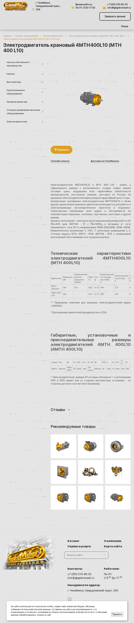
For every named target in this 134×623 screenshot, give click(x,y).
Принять (117, 614)
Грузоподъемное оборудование (16, 92)
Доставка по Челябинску (105, 161)
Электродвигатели (17, 121)
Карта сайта (113, 546)
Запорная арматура (17, 102)
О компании (112, 541)
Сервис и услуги (79, 546)
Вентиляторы (14, 82)
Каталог (73, 541)
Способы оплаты (60, 161)
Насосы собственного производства (18, 64)
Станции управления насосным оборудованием (23, 112)
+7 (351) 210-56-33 (117, 4)
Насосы (10, 74)
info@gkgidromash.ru (119, 7)
